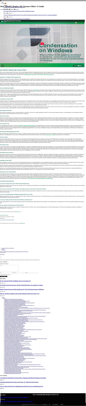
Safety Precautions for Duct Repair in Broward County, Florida (14, 357)
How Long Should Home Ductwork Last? (11, 315)
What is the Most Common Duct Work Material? (12, 342)
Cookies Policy (45, 404)
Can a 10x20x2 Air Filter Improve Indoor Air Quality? (12, 306)
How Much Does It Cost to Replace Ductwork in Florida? (13, 350)
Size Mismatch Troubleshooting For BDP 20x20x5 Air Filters (14, 335)
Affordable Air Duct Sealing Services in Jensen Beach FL (13, 299)
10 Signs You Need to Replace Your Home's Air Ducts (13, 311)
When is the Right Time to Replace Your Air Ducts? (12, 351)
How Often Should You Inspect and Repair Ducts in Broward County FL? (16, 337)
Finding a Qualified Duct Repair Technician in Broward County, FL (15, 359)
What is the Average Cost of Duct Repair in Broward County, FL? (14, 322)
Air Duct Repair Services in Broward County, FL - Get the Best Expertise (16, 307)
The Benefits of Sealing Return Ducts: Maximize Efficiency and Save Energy (16, 372)
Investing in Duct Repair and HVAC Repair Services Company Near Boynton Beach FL (18, 361)
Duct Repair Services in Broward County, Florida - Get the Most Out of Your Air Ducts (18, 352)
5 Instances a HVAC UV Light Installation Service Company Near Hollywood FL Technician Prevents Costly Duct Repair (23, 366)
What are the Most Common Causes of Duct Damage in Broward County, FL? (16, 367)
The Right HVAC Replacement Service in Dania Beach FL (13, 324)
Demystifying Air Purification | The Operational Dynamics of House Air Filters (16, 347)
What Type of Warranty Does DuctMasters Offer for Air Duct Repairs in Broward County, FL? (19, 305)
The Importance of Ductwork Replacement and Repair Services (14, 345)
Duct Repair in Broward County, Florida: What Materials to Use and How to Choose (17, 336)
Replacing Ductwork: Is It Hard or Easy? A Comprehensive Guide (14, 304)
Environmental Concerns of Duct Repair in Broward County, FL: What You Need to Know (18, 354)
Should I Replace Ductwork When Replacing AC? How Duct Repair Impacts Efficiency (18, 349)
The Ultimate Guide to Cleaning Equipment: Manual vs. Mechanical (15, 301)
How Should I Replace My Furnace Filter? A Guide (12, 373)
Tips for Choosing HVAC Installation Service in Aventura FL (14, 330)
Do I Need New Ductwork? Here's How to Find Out (12, 371)
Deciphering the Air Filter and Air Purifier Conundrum (13, 362)
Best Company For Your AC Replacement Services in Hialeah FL (14, 303)
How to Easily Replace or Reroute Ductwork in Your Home (13, 368)
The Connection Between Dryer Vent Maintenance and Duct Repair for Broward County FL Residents (20, 339)
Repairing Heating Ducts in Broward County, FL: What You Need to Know (16, 331)
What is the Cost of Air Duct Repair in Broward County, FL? (14, 356)
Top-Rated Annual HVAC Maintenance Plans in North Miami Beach (15, 323)
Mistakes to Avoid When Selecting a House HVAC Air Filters (14, 340)
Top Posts (3, 298)
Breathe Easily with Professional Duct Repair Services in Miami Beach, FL (16, 318)
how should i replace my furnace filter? (8, 248)
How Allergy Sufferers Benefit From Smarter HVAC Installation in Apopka (16, 320)
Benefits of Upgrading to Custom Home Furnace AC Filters (13, 314)
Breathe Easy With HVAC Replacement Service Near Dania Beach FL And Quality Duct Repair (19, 358)
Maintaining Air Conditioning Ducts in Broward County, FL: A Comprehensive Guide (18, 341)
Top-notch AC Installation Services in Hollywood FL (12, 334)
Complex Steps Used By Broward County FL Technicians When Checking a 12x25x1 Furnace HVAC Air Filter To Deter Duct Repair (25, 338)
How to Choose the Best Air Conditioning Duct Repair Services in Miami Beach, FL (17, 344)
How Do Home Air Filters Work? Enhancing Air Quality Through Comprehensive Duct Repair (19, 302)
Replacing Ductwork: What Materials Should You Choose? (13, 327)
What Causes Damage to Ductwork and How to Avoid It (13, 346)
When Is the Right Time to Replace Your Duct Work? (12, 370)
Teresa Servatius (3, 9)
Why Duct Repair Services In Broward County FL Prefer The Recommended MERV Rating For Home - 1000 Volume (23, 329)
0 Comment (17, 9)
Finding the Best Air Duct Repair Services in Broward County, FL (14, 333)
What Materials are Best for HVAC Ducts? (11, 363)
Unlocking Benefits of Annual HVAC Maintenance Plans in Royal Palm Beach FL (17, 348)
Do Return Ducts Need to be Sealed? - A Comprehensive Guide (14, 325)
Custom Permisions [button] (55, 404)
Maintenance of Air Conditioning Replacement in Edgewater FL (14, 300)
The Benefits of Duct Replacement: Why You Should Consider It (14, 360)
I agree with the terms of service (6, 274)
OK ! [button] (49, 404)
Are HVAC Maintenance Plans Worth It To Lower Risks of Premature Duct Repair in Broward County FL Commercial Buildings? (24, 316)
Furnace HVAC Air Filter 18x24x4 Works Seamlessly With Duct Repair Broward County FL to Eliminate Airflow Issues (23, 319)
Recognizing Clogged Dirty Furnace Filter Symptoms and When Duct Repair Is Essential (18, 310)
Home (3, 2)
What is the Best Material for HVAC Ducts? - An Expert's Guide (14, 328)
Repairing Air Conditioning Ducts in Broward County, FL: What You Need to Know (17, 313)
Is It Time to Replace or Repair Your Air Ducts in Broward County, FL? (15, 317)
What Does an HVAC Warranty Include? (10, 365)
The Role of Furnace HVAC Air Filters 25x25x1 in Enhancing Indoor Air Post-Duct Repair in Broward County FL (22, 364)
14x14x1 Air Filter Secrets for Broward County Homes (13, 332)
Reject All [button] (62, 404)
